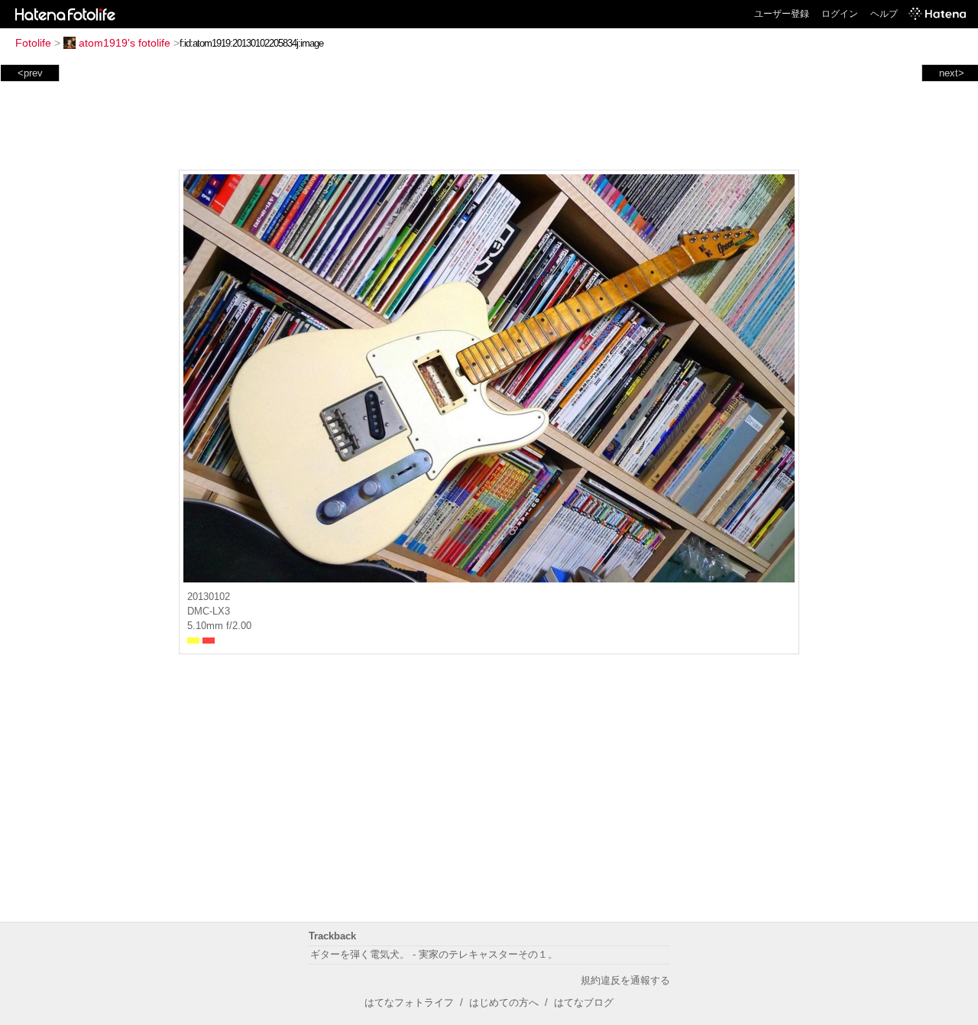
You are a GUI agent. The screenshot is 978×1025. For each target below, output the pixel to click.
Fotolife (33, 43)
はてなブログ (584, 1002)
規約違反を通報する (625, 980)
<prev (30, 73)
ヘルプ (884, 13)
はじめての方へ (504, 1002)
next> (951, 73)
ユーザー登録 (781, 13)
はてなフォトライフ (409, 1002)
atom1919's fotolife (124, 43)
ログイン (839, 13)
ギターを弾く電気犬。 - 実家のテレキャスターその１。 (434, 954)
